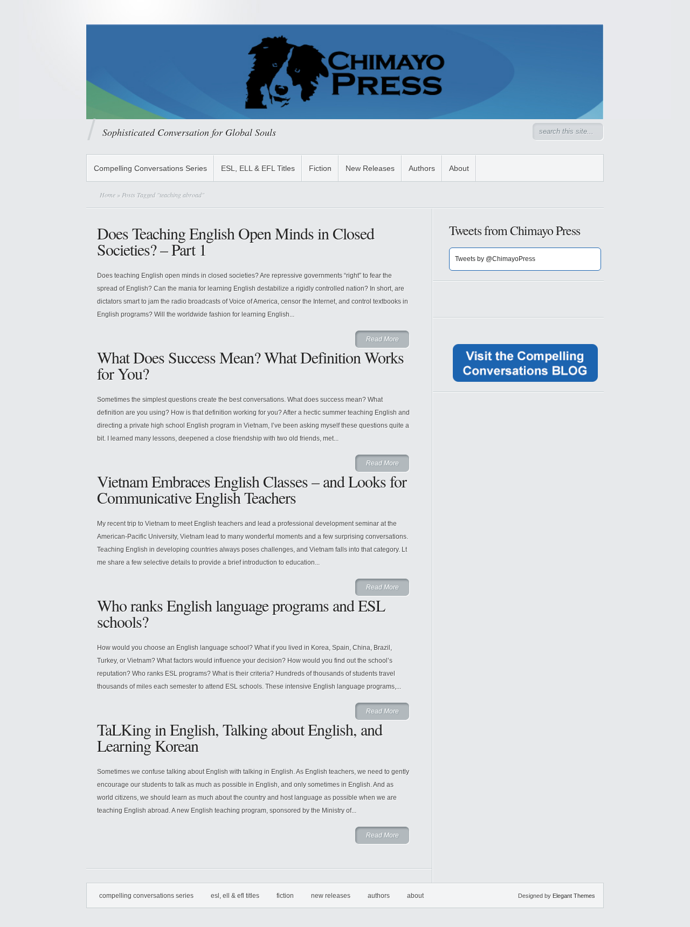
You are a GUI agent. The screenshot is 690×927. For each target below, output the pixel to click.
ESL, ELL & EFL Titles (258, 168)
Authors (422, 168)
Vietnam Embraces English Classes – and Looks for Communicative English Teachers (251, 489)
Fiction (320, 168)
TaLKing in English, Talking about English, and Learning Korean (239, 737)
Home (107, 194)
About (459, 168)
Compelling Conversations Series (150, 168)
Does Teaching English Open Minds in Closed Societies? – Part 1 (235, 241)
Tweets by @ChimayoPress (495, 259)
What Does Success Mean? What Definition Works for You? (250, 365)
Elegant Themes (574, 895)
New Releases (370, 168)
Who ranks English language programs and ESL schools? (241, 613)
